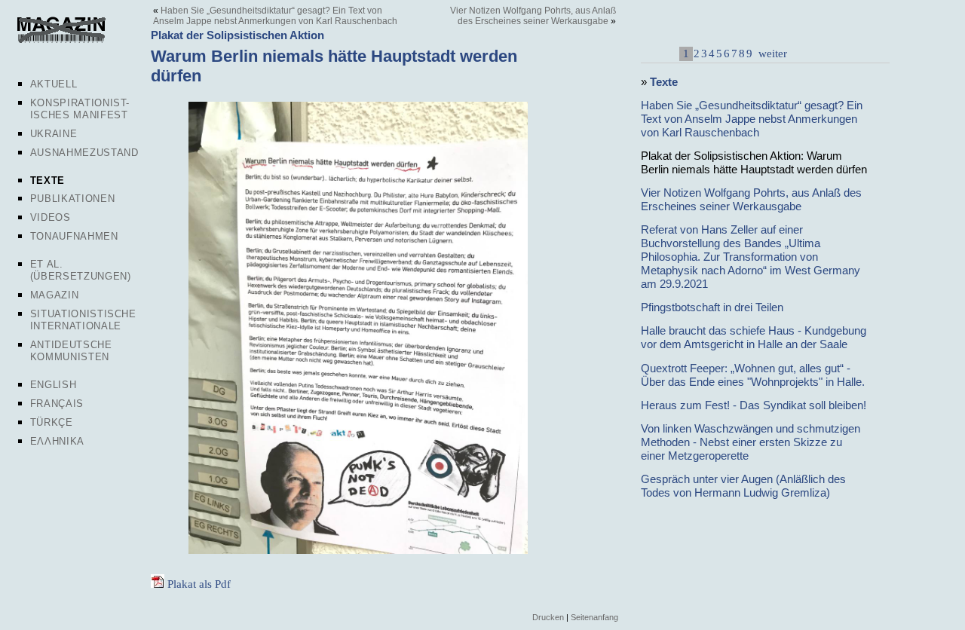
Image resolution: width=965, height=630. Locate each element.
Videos (50, 217)
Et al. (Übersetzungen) (80, 270)
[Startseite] (61, 40)
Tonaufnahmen (74, 236)
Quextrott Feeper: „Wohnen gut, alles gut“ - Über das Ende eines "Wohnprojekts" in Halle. (753, 375)
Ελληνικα (57, 441)
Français (57, 403)
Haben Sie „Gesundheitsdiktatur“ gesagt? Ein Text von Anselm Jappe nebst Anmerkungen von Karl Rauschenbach (275, 15)
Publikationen (72, 198)
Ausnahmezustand (84, 152)
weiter (771, 53)
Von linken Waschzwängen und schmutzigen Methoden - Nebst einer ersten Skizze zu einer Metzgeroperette (750, 442)
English (53, 384)
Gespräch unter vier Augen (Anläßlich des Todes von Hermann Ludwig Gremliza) (743, 485)
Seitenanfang (594, 617)
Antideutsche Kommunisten (71, 350)
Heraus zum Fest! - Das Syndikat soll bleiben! (753, 405)
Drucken (548, 617)
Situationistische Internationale (83, 320)
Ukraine (54, 133)
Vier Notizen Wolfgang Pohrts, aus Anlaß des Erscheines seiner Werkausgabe (533, 15)
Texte (47, 180)
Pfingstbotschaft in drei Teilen (712, 307)
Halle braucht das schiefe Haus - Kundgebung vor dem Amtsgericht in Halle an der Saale (753, 337)
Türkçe (51, 422)
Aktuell (54, 84)
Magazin (54, 295)
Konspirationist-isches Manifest (80, 109)
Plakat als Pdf (199, 583)
